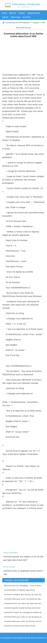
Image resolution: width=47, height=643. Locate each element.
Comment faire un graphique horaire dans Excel (23, 572)
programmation (33, 13)
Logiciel (5, 17)
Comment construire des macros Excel (20, 626)
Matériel (12, 13)
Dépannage (15, 17)
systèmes (26, 17)
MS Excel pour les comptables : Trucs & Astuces (23, 585)
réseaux (21, 13)
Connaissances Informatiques (18, 22)
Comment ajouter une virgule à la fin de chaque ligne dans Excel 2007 (23, 558)
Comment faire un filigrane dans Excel (19, 590)
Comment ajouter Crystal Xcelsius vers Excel (22, 608)
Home (4, 13)
